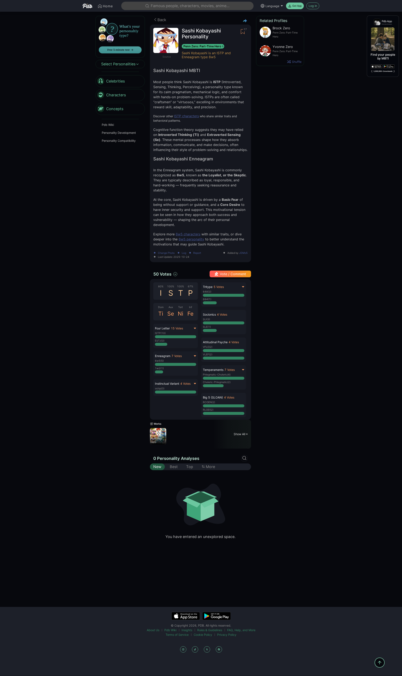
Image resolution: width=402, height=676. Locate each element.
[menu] (120, 95)
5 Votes (219, 287)
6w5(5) (159, 360)
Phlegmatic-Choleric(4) (217, 374)
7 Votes (176, 356)
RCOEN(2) (209, 402)
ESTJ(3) (159, 340)
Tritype (208, 287)
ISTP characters (186, 116)
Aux (171, 307)
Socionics (209, 314)
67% (190, 286)
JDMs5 (243, 253)
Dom (161, 307)
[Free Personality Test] (120, 36)
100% (170, 286)
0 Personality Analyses (176, 458)
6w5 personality (191, 239)
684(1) (207, 299)
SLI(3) (206, 319)
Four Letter (162, 328)
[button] (223, 322)
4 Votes (185, 383)
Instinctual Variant (167, 383)
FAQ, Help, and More (241, 630)
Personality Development (119, 133)
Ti (160, 313)
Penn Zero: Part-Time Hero (202, 46)
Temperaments (213, 370)
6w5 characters (188, 234)
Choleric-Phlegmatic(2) (217, 382)
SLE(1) (207, 326)
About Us (153, 630)
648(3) (207, 291)
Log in (313, 6)
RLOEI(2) (208, 409)
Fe (190, 313)
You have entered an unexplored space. (200, 536)
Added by (237, 253)
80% (161, 286)
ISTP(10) (160, 333)
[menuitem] (120, 81)
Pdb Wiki (108, 125)
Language (272, 6)
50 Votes (162, 274)
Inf (190, 307)
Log (184, 253)
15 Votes (177, 328)
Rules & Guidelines (209, 630)
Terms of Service (177, 634)
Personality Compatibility (119, 141)
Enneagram (162, 356)
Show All (239, 434)
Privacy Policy (226, 634)
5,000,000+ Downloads (383, 71)
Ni (180, 313)
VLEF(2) (207, 354)
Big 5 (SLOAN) (213, 397)
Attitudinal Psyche (215, 342)
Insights (187, 630)
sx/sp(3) (159, 388)
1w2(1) (159, 368)
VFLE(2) (207, 346)
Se (170, 313)
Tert (180, 307)
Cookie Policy (203, 634)
